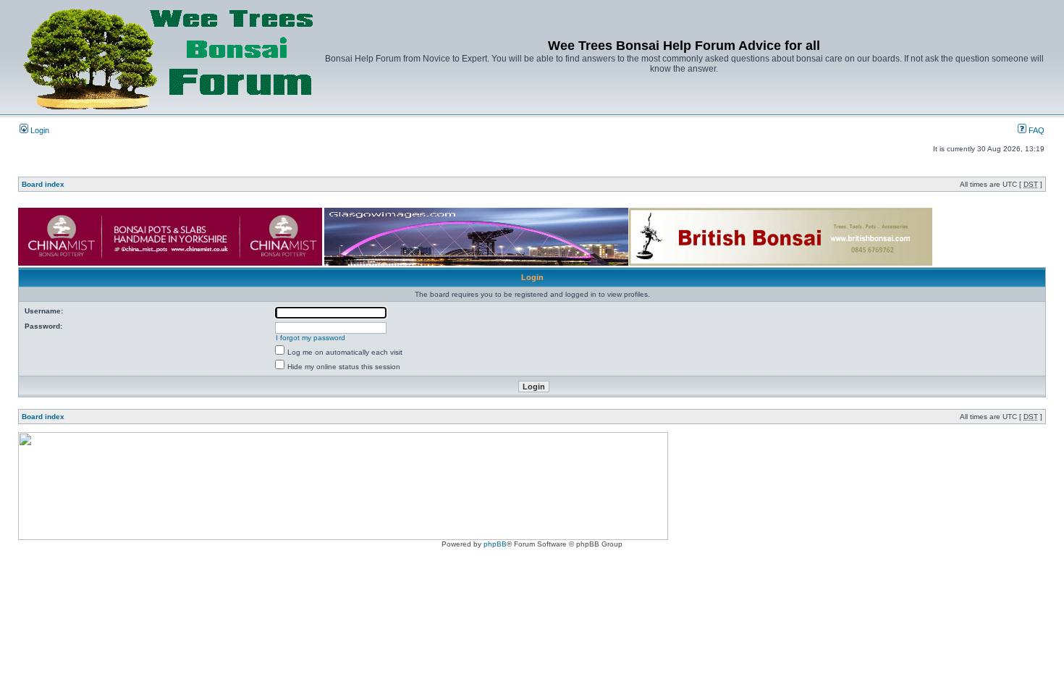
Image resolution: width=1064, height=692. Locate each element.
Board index (43, 184)
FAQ (1035, 130)
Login (38, 130)
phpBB (495, 544)
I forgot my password (310, 338)
